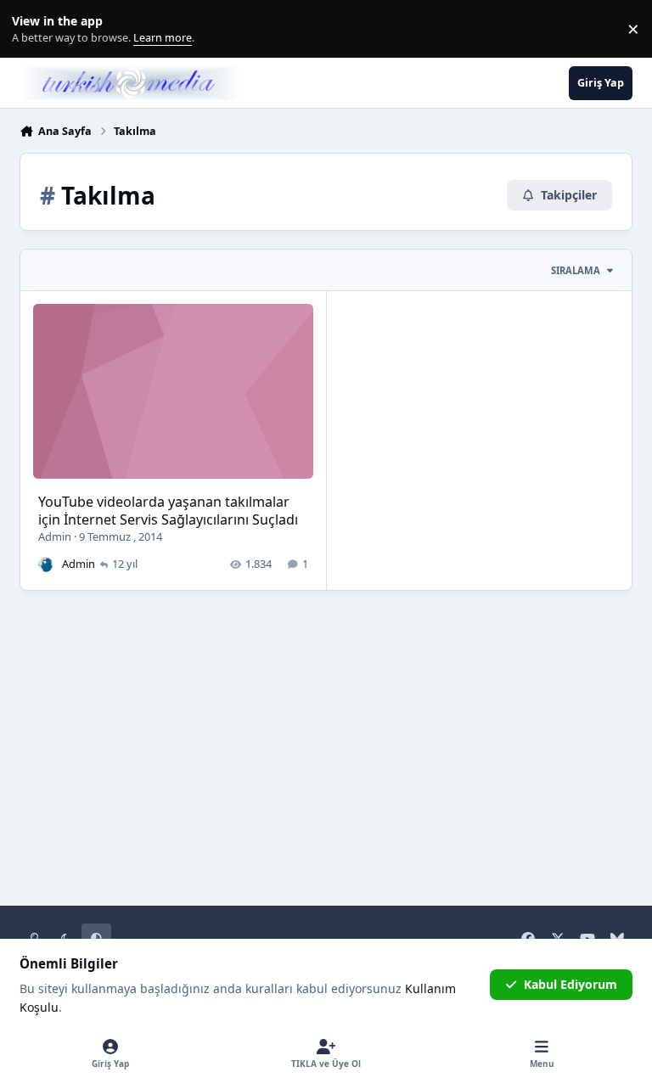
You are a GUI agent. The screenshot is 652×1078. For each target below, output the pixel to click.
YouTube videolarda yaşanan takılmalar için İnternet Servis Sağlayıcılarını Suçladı (168, 510)
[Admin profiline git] (45, 564)
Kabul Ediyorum (570, 984)
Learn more (32, 29)
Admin (54, 536)
